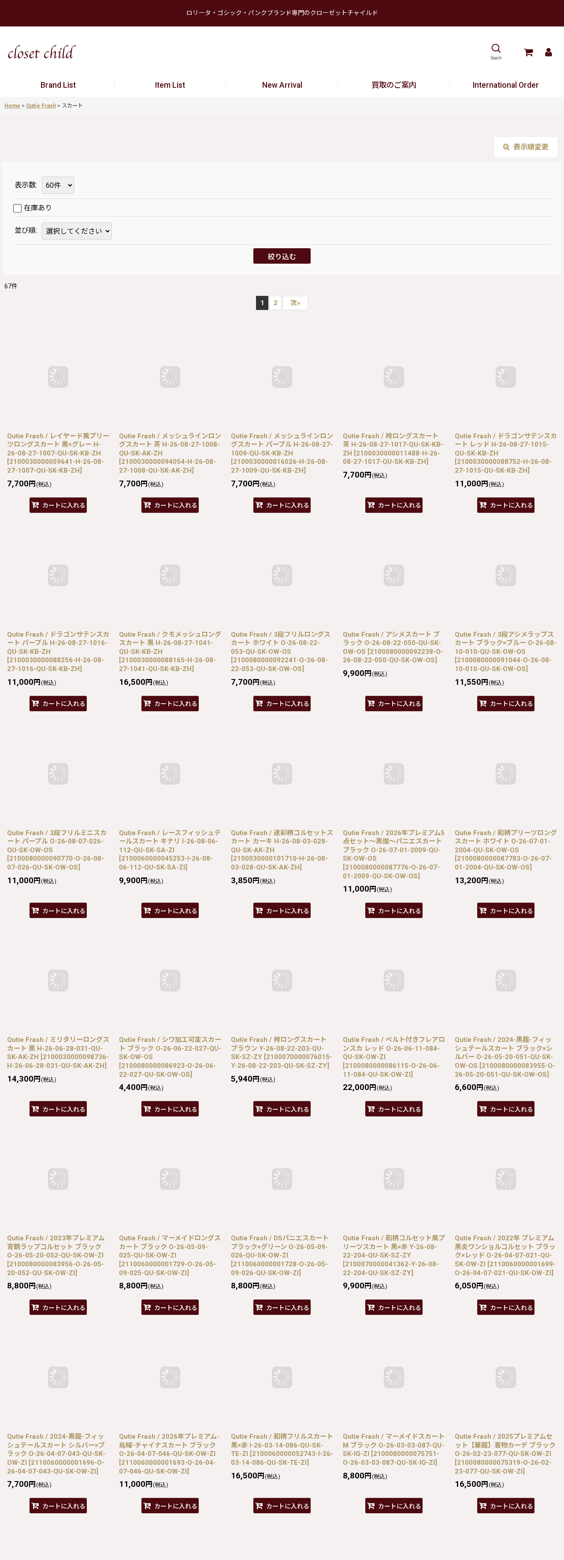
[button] (496, 52)
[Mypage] (548, 52)
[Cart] (528, 52)
